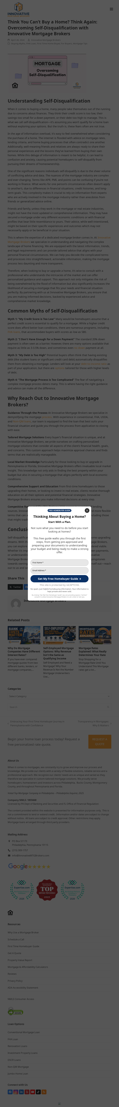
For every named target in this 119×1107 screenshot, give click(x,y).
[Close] (87, 510)
